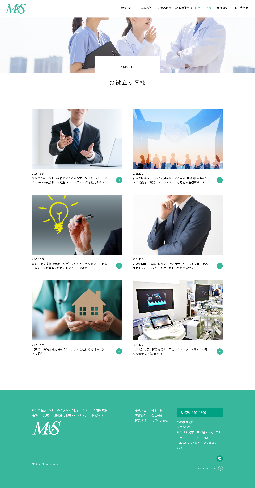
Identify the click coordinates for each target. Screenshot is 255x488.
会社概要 (157, 415)
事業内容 (140, 410)
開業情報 (140, 420)
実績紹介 (140, 415)
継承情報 (157, 410)
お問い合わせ (159, 420)
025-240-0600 (195, 412)
